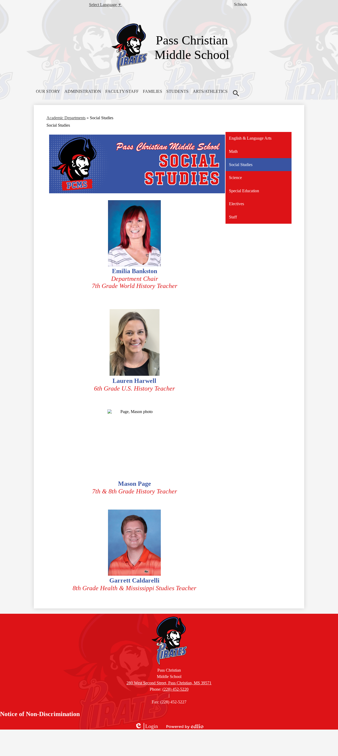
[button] (48, 91)
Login (146, 726)
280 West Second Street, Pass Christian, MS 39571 (169, 683)
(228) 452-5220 (175, 689)
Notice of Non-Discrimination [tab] (40, 714)
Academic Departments (66, 118)
